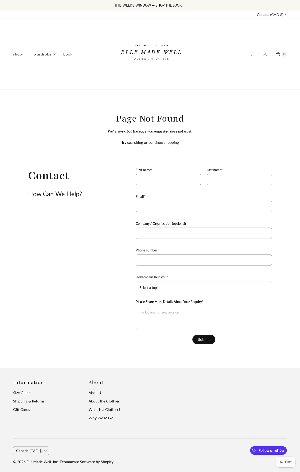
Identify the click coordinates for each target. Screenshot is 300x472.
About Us (96, 392)
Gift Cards (21, 409)
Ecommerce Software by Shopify (86, 461)
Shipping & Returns (29, 401)
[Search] (251, 54)
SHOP (17, 54)
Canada (270, 14)
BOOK (67, 54)
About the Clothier (104, 401)
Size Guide (21, 392)
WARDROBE (43, 54)
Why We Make (101, 418)
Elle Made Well (38, 461)
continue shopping (163, 142)
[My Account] (264, 54)
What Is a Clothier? (104, 409)
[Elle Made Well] (150, 54)
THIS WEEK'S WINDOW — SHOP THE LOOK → (150, 5)
